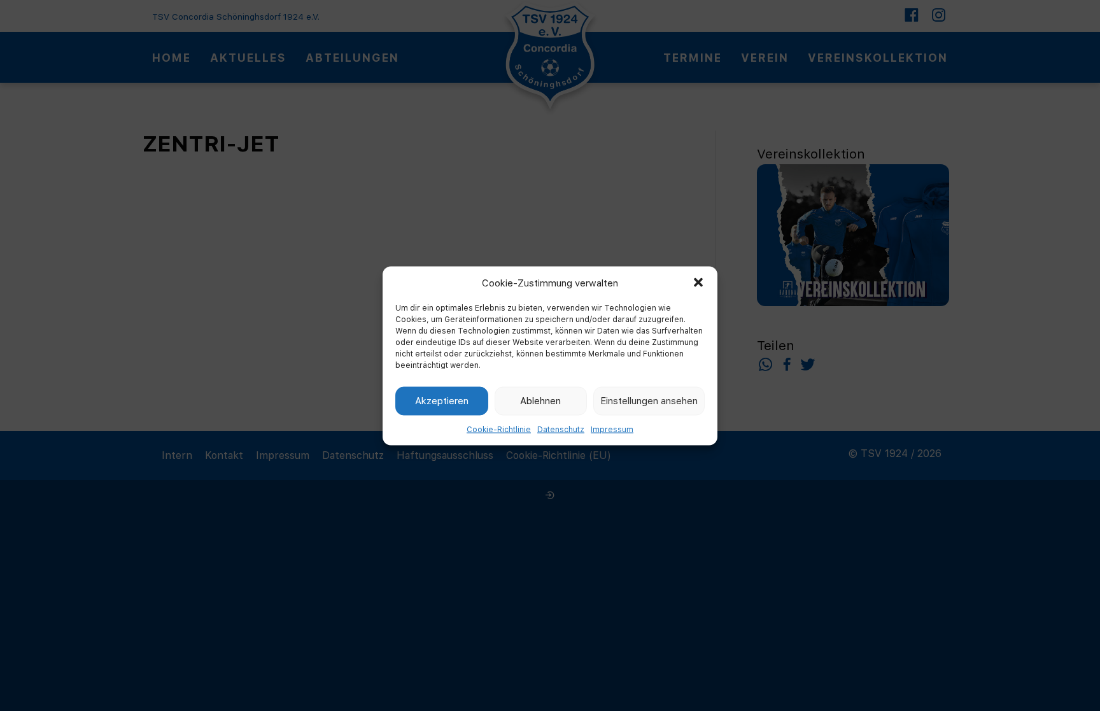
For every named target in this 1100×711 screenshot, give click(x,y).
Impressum (612, 428)
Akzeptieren (442, 400)
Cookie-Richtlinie (499, 428)
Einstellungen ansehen (649, 400)
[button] (698, 282)
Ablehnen (540, 400)
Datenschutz (560, 428)
